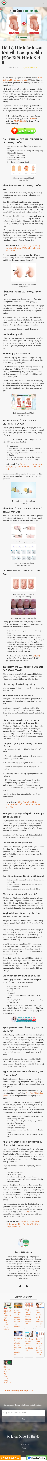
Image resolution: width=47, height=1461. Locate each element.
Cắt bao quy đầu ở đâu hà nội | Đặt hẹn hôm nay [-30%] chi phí (24, 466)
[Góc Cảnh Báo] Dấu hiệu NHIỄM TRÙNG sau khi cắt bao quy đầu (23, 804)
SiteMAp (23, 1452)
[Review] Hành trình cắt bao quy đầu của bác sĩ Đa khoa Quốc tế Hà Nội (23, 1224)
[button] (43, 3)
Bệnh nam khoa (30, 68)
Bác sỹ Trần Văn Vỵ (23, 1252)
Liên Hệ (23, 1448)
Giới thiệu (23, 1441)
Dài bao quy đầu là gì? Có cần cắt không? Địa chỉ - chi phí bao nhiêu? (24, 248)
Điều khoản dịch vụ (23, 1444)
